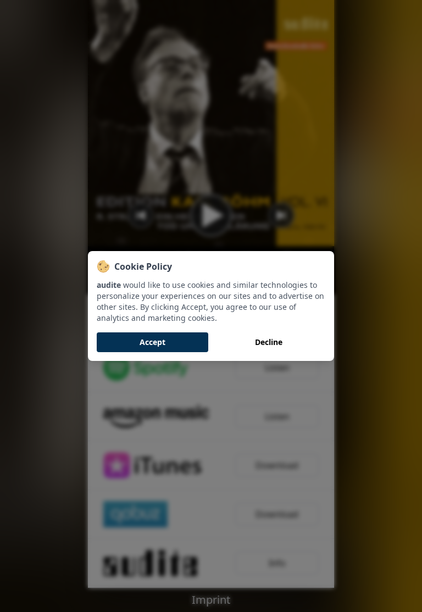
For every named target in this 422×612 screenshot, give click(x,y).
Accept (152, 342)
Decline (268, 342)
